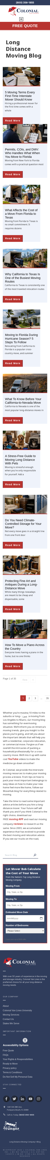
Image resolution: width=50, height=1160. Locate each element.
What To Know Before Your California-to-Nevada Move (23, 400)
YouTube (13, 759)
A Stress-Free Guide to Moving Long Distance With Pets (20, 459)
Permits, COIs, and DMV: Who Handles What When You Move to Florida (22, 153)
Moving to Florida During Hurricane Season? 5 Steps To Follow (21, 338)
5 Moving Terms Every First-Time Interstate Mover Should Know (20, 96)
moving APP (16, 819)
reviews (18, 824)
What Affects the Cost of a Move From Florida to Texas (21, 213)
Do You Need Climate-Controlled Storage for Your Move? (23, 523)
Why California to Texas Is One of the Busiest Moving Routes (22, 277)
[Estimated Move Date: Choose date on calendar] (41, 918)
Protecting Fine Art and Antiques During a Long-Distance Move (21, 584)
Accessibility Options (15, 1045)
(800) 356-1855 (25, 2)
